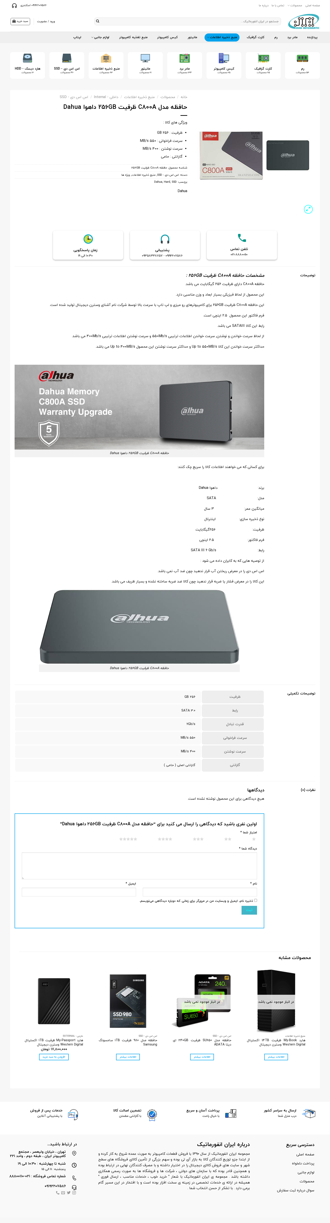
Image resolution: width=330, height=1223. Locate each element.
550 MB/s (188, 738)
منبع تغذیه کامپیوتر (133, 37)
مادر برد (292, 37)
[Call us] (57, 1193)
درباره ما (263, 6)
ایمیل (130, 883)
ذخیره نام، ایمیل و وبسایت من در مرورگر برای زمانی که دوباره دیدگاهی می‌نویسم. (196, 901)
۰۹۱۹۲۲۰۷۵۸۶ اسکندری (33, 5)
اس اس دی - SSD (74, 97)
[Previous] (310, 69)
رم (275, 37)
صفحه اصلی (312, 6)
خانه (184, 97)
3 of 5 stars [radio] (192, 839)
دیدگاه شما (248, 848)
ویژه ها (125, 175)
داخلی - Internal (106, 97)
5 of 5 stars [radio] (123, 839)
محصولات (296, 6)
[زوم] (308, 209)
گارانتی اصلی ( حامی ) (179, 765)
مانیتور (192, 37)
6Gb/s (191, 724)
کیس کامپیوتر (167, 37)
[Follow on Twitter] (68, 1193)
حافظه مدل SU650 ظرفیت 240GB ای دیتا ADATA (202, 1043)
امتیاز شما (248, 832)
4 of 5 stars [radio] (159, 839)
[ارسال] (98, 21)
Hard (167, 182)
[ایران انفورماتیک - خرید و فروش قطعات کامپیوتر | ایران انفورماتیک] (304, 21)
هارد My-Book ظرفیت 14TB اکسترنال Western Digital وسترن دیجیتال (276, 1043)
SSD (174, 182)
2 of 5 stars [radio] (222, 839)
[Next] (17, 69)
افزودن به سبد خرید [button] (54, 1057)
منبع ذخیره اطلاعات (223, 37)
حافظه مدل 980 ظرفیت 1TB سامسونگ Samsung (128, 1043)
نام (253, 883)
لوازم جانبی (101, 37)
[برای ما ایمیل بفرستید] (63, 1193)
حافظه (238, 275)
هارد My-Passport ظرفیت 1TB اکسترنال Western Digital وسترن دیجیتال (54, 1043)
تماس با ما (278, 6)
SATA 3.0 (188, 710)
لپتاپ (77, 37)
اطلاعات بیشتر (276, 1057)
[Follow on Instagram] (74, 1193)
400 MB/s (188, 751)
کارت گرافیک (255, 37)
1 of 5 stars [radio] (248, 839)
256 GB (190, 697)
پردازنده (312, 37)
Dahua (158, 182)
